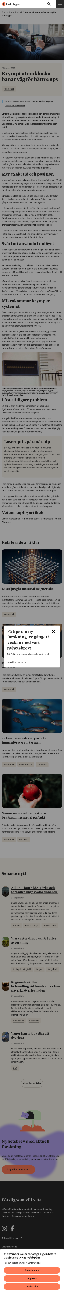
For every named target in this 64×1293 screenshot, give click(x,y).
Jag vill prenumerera (16, 662)
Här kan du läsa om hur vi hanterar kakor (22, 1263)
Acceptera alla (32, 1270)
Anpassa (32, 1278)
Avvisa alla (32, 1286)
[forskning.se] (10, 4)
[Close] (53, 631)
